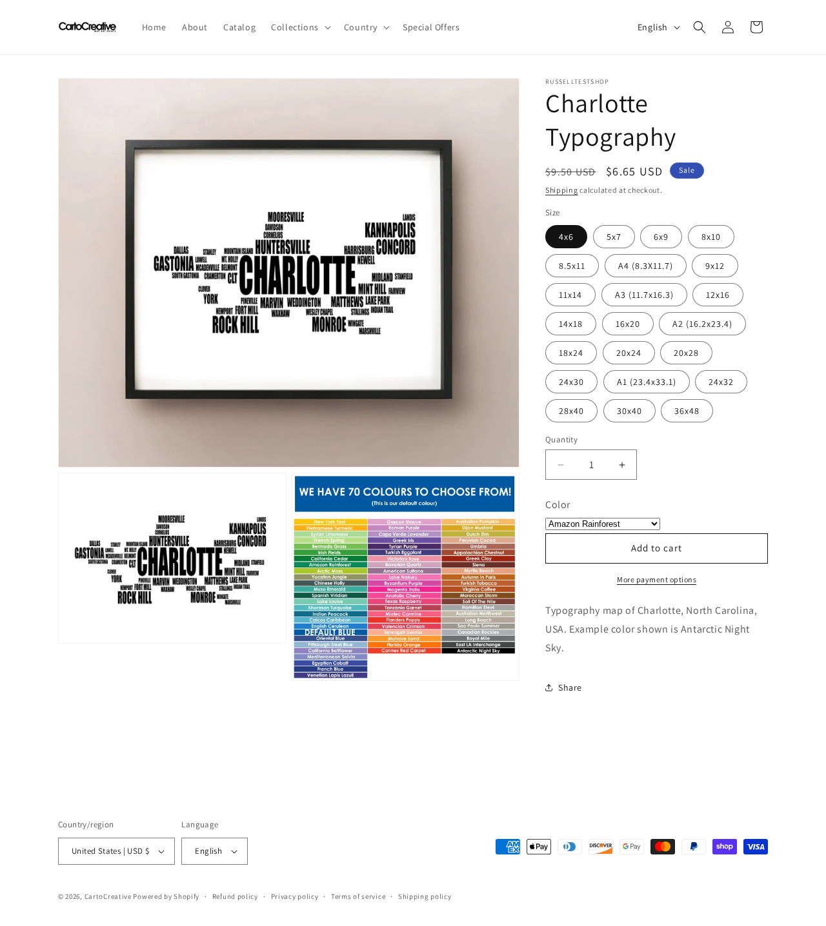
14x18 (571, 324)
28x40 (571, 411)
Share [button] (570, 687)
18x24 (571, 353)
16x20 (628, 324)
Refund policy (235, 896)
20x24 (628, 353)
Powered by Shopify (166, 896)
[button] (299, 27)
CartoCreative (108, 896)
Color (557, 504)
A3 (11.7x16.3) (644, 294)
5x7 (614, 236)
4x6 (566, 236)
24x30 (571, 382)
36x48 (687, 411)
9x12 (715, 265)
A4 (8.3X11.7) (645, 265)
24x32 (721, 382)
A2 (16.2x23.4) (702, 324)
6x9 (661, 236)
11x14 (570, 294)
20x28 (686, 353)
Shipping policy (425, 896)
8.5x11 (572, 265)
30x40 (629, 411)
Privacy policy (295, 896)
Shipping (561, 190)
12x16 (718, 294)
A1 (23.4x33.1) (646, 382)
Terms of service (358, 896)
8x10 (711, 236)
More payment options (656, 579)
